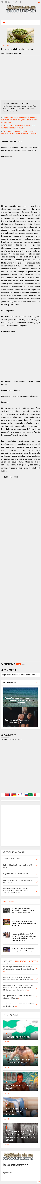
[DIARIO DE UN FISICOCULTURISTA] (20, 11)
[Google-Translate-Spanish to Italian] (34, 796)
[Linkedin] (9, 2)
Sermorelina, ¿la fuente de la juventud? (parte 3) (17, 721)
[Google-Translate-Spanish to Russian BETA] (26, 796)
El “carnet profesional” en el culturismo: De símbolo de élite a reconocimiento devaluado (23, 911)
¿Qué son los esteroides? (18, 1036)
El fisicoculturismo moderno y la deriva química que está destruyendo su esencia (24, 923)
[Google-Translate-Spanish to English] (22, 796)
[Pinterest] (6, 2)
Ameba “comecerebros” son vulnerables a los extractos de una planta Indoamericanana (19, 700)
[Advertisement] (20, 16)
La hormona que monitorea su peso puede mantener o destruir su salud (18, 127)
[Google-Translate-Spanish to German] (15, 796)
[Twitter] (2, 2)
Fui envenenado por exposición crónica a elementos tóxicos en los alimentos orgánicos (19, 132)
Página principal (7, 1173)
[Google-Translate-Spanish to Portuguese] (30, 796)
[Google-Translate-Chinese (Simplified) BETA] (7, 796)
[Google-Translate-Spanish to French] (11, 796)
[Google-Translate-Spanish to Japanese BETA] (18, 796)
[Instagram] (13, 2)
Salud (8, 45)
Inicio (2, 45)
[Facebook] (20, 2)
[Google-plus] (16, 2)
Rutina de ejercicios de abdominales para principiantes (17, 1111)
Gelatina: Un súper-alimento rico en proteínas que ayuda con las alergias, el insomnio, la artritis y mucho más (19, 120)
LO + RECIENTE (10, 902)
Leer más (7, 1041)
